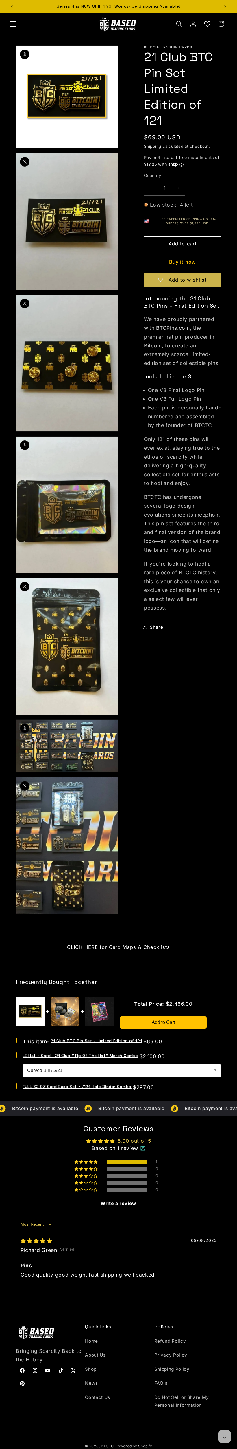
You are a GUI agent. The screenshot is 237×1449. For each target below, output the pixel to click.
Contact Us (97, 1397)
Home (91, 1341)
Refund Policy (170, 1341)
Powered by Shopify (133, 1446)
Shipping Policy (172, 1369)
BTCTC (107, 1446)
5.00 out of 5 (134, 1141)
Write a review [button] (118, 1203)
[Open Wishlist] (207, 24)
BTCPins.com (173, 328)
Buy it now (182, 262)
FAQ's (161, 1383)
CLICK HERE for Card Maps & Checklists (118, 947)
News (91, 1383)
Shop (91, 1369)
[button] (13, 24)
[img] (36, 1241)
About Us (95, 1355)
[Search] (179, 24)
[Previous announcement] (11, 6)
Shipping (152, 146)
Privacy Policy (170, 1355)
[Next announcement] (225, 6)
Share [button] (156, 627)
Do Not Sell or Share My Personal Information (181, 1401)
